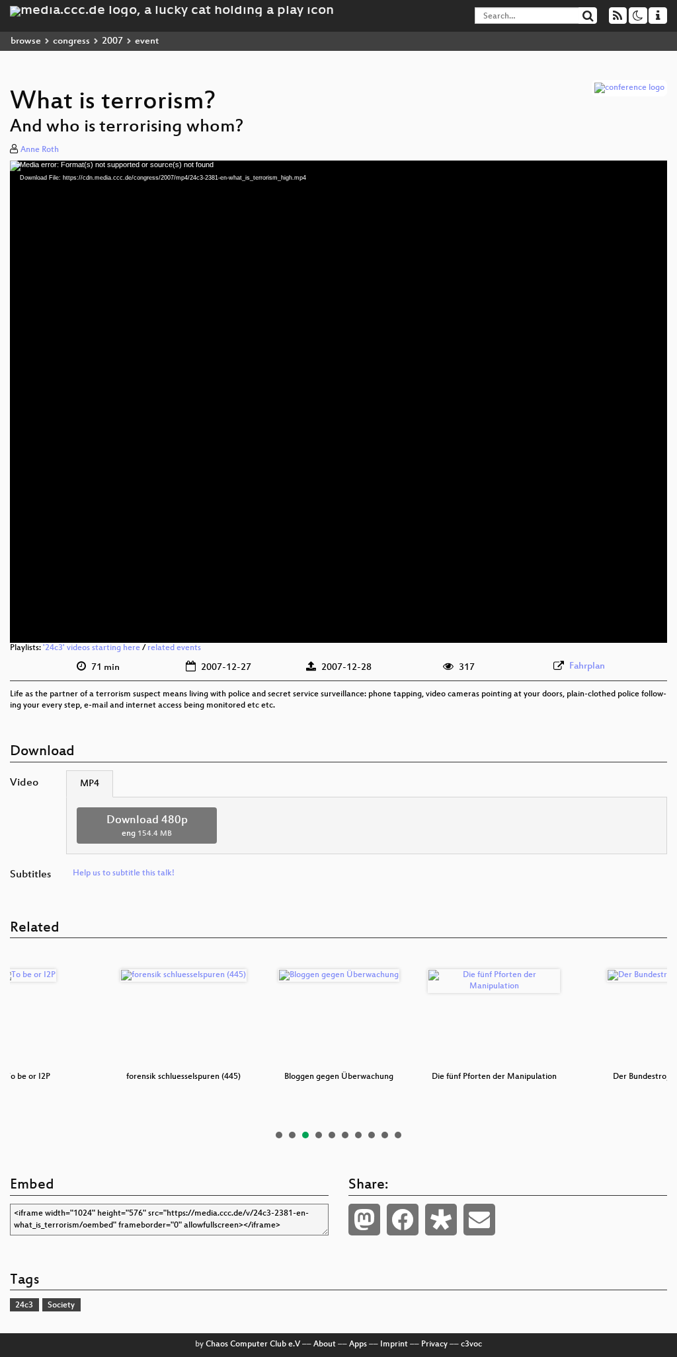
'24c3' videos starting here (91, 648)
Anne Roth (39, 150)
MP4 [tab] (89, 783)
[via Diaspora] (441, 1219)
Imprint (394, 1344)
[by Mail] (479, 1219)
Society (61, 1305)
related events (174, 648)
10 (398, 1135)
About (324, 1344)
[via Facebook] (402, 1219)
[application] (338, 402)
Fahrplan (587, 666)
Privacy (434, 1344)
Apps (358, 1344)
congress (71, 41)
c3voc (471, 1344)
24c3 (24, 1305)
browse (26, 41)
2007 (112, 41)
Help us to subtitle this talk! (124, 873)
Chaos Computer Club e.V (253, 1344)
